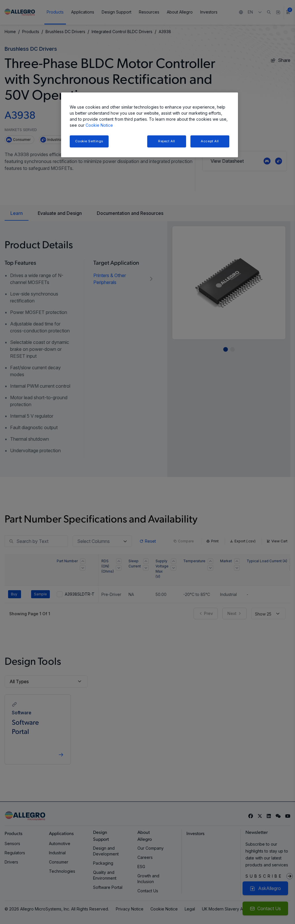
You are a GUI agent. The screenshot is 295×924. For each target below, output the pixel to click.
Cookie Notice (99, 125)
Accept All (210, 141)
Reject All (166, 141)
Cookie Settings (89, 141)
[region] (149, 124)
